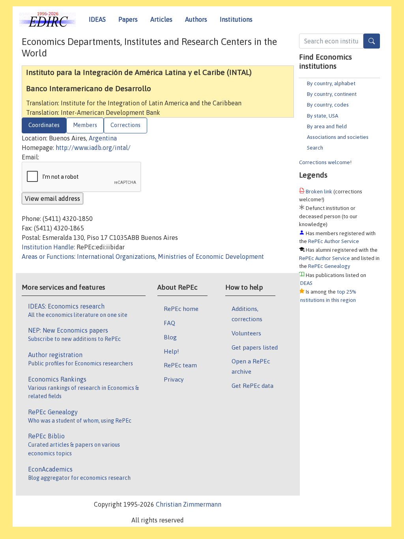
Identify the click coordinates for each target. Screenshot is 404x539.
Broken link (319, 191)
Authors (196, 19)
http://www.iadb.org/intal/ (93, 147)
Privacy (173, 379)
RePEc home (181, 308)
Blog (170, 337)
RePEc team (180, 365)
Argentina (103, 138)
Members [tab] (85, 125)
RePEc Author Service (333, 241)
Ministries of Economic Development (211, 256)
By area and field (327, 126)
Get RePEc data (252, 385)
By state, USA (322, 115)
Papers (128, 19)
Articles (161, 19)
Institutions (236, 19)
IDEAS (97, 19)
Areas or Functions (48, 256)
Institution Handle (48, 247)
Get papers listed (255, 347)
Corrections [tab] (125, 125)
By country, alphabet (331, 83)
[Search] (371, 41)
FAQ (169, 322)
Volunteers (246, 333)
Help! (171, 351)
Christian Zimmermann (188, 504)
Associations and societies (337, 137)
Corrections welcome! (325, 162)
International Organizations (116, 256)
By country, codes (328, 104)
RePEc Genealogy (329, 266)
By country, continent (332, 94)
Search (315, 147)
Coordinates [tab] (44, 125)
